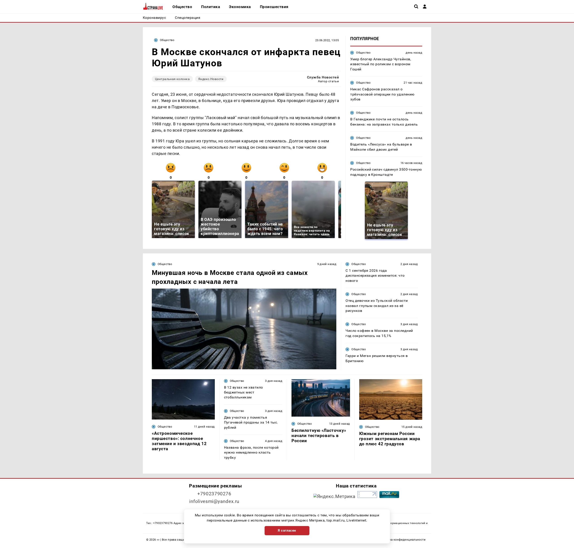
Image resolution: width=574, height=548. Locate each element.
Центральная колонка (172, 79)
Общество (167, 40)
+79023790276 (214, 493)
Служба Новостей (323, 77)
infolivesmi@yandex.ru (214, 501)
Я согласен (287, 530)
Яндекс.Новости (211, 79)
